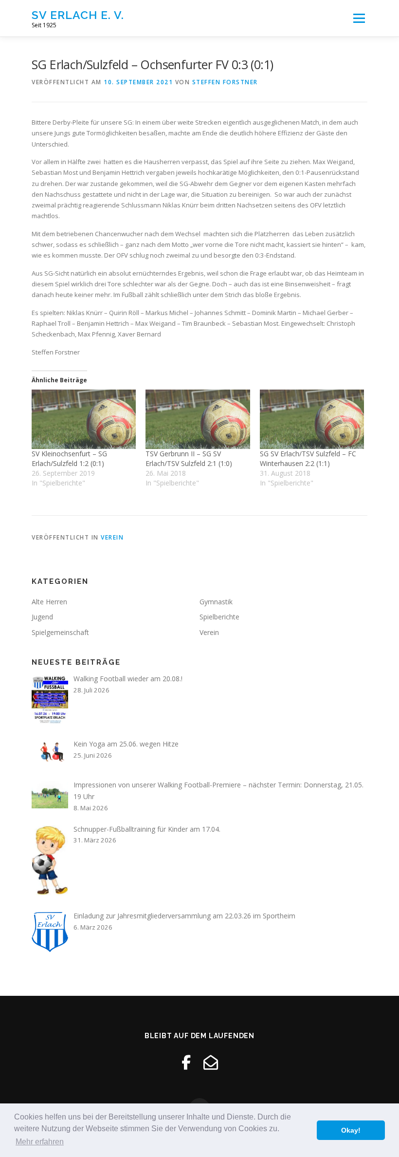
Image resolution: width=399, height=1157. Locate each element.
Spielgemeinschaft (60, 632)
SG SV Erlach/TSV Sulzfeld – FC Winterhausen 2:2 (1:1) (308, 458)
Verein (112, 537)
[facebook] (186, 1062)
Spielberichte (219, 616)
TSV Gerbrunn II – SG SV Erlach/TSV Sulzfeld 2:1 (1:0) (188, 458)
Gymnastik (216, 601)
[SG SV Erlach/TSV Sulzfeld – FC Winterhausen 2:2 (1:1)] (312, 419)
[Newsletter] (210, 1062)
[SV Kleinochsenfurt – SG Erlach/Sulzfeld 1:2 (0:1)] (84, 419)
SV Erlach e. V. (78, 14)
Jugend (42, 616)
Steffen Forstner (225, 82)
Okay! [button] (351, 1130)
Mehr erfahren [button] (40, 1142)
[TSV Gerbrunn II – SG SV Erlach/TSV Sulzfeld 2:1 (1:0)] (197, 419)
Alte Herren (49, 601)
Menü (358, 18)
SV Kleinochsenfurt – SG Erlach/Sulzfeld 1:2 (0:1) (69, 458)
